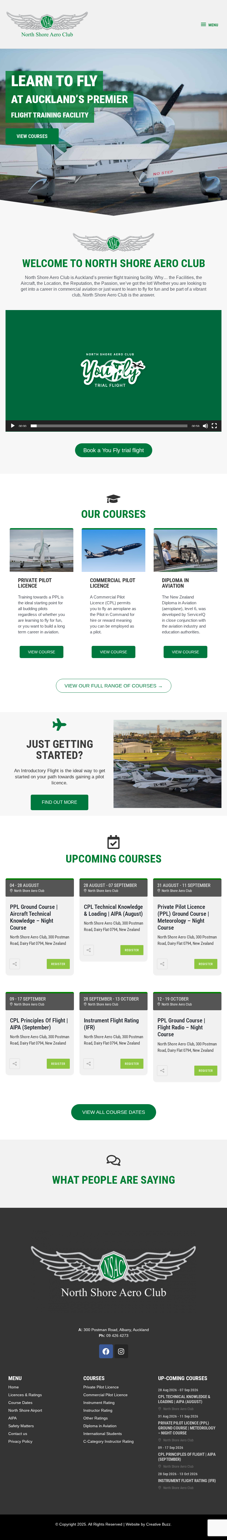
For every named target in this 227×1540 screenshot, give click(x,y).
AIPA (12, 1418)
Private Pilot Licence (101, 1387)
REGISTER (58, 964)
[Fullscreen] (214, 426)
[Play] (13, 426)
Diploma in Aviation (100, 1426)
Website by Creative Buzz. (149, 1524)
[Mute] (205, 426)
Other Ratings (95, 1418)
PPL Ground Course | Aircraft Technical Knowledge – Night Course (34, 917)
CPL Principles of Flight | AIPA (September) (39, 1024)
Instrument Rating (99, 1402)
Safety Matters (21, 1426)
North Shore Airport (25, 1410)
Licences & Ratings (25, 1395)
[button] (113, 371)
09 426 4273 (113, 1335)
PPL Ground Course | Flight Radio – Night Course (181, 1027)
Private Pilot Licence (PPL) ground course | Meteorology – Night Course (183, 917)
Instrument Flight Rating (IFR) (187, 1480)
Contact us (17, 1433)
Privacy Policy (20, 1441)
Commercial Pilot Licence (105, 1395)
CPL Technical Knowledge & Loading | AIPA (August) (113, 910)
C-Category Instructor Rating (108, 1441)
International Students (102, 1433)
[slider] (109, 425)
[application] (113, 371)
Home (13, 1387)
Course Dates (20, 1402)
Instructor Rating (97, 1410)
